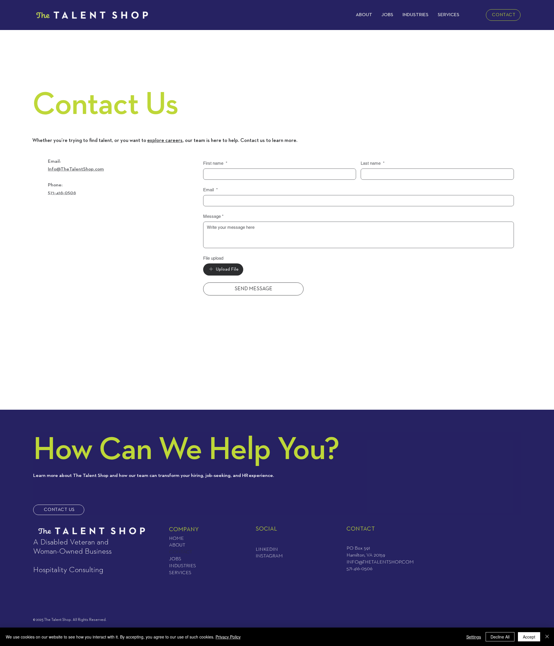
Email (210, 189)
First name (215, 163)
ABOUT (177, 545)
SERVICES (180, 572)
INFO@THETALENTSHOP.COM (380, 562)
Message (213, 216)
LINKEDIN (267, 549)
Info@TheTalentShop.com (76, 169)
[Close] (547, 636)
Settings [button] (473, 637)
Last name (373, 163)
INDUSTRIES (182, 565)
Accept (529, 637)
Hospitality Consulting (68, 570)
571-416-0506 (62, 192)
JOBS (175, 559)
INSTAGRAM (269, 556)
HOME (176, 538)
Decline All (500, 637)
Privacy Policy (228, 637)
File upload (213, 258)
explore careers (165, 140)
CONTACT (180, 552)
